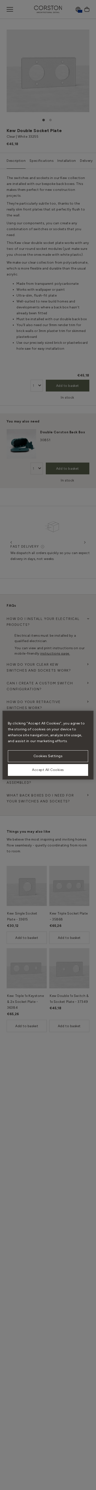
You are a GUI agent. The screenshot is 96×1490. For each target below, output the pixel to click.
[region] (48, 745)
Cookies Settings (48, 756)
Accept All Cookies (48, 770)
